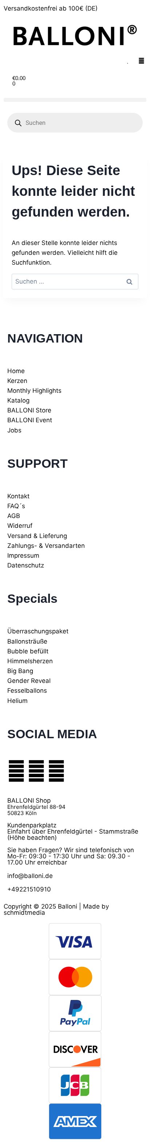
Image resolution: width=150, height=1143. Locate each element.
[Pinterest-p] (56, 771)
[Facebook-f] (16, 771)
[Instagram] (36, 771)
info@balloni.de (30, 875)
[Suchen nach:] (75, 281)
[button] (75, 100)
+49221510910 (29, 889)
